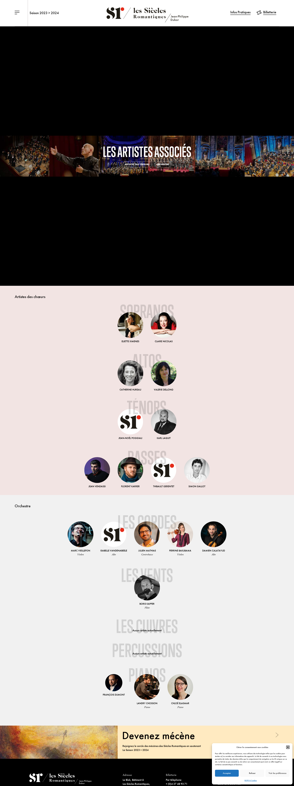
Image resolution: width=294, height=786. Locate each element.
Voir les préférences (277, 773)
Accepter (227, 773)
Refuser (252, 773)
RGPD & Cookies (251, 780)
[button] (287, 747)
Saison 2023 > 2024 (44, 13)
